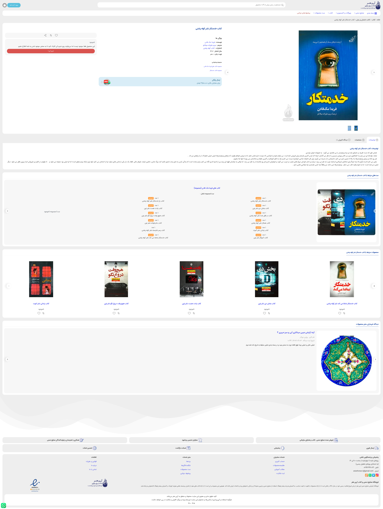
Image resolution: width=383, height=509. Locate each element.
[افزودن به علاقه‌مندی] (56, 35)
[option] (342, 287)
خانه (378, 19)
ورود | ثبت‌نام (14, 5)
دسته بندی (371, 13)
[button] (228, 72)
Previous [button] (374, 286)
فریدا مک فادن (210, 42)
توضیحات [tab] (372, 140)
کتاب (331, 13)
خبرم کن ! (51, 51)
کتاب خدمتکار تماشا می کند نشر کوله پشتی (342, 303)
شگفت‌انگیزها (186, 421)
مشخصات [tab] (358, 140)
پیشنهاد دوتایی (185, 429)
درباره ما (94, 421)
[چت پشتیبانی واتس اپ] (3, 505)
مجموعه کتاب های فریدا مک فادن (213, 66)
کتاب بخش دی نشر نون (266, 303)
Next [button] (8, 286)
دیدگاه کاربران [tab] (342, 140)
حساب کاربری (280, 417)
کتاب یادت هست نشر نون (191, 303)
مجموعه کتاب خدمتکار (216, 70)
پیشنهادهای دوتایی (303, 13)
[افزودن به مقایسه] (50, 35)
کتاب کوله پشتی (209, 48)
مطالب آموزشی (279, 425)
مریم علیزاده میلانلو (209, 45)
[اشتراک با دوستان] (45, 35)
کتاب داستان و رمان (363, 19)
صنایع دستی (359, 13)
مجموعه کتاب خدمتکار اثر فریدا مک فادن (207, 202)
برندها (188, 417)
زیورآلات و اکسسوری (344, 13)
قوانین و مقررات (91, 417)
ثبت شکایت (280, 429)
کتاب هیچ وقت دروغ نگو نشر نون (116, 303)
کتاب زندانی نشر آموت (41, 303)
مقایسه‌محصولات (279, 421)
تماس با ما (93, 425)
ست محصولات (319, 13)
